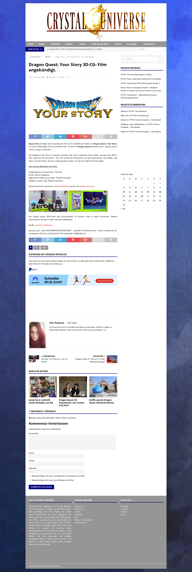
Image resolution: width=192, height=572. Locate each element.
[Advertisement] (73, 303)
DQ (36, 248)
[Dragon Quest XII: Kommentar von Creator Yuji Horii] (73, 386)
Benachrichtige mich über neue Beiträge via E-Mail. (53, 480)
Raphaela (52, 77)
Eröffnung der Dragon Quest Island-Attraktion (101, 401)
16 (160, 192)
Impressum (79, 506)
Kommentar (33, 433)
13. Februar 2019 (38, 77)
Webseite (32, 468)
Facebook (124, 506)
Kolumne (131, 44)
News (41, 44)
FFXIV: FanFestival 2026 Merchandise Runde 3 (140, 83)
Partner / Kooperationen (84, 520)
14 (148, 192)
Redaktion (78, 514)
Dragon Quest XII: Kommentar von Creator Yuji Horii (72, 403)
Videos (82, 44)
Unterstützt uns (80, 523)
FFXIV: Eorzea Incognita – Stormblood (145, 120)
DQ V (44, 248)
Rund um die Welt (100, 44)
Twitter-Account (87, 186)
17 (124, 196)
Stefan (123, 111)
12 (136, 192)
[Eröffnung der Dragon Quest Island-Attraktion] (103, 386)
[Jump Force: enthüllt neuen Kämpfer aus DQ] (43, 386)
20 (142, 196)
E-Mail (31, 461)
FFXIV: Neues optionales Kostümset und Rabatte (141, 79)
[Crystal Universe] (96, 40)
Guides (68, 44)
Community (149, 44)
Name (31, 453)
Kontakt (78, 512)
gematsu (39, 225)
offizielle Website (60, 186)
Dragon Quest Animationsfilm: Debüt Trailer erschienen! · (54, 418)
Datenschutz (79, 509)
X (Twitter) (124, 509)
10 (124, 192)
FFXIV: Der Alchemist (138, 111)
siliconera (48, 225)
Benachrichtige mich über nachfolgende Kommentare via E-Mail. (58, 476)
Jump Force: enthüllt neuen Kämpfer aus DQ (41, 401)
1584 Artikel (72, 323)
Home (31, 44)
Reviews (55, 44)
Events (118, 44)
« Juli (123, 209)
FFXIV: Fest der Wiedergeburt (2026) (136, 74)
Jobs (76, 517)
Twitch (123, 514)
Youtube (124, 512)
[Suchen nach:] (150, 49)
